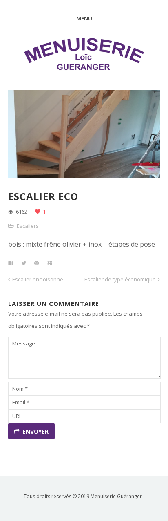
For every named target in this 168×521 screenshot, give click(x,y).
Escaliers (28, 225)
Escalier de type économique (120, 279)
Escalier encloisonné (37, 279)
